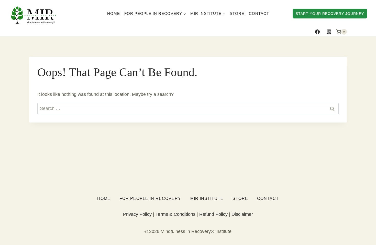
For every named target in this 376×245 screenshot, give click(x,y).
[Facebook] (317, 31)
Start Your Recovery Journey (330, 14)
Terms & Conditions (175, 214)
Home (113, 13)
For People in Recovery (150, 198)
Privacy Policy (137, 214)
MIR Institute (207, 198)
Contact (259, 13)
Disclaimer (242, 214)
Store (237, 13)
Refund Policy (213, 214)
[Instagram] (329, 31)
